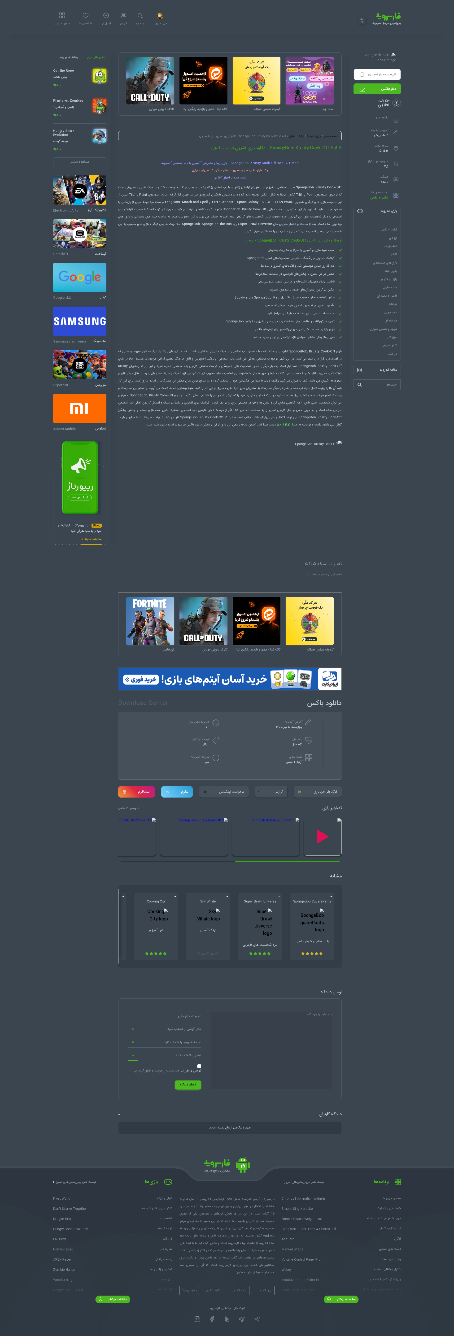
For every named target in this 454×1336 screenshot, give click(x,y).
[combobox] (164, 1029)
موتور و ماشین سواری (383, 328)
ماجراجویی (390, 312)
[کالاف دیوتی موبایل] (150, 81)
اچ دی (393, 237)
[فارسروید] (227, 1166)
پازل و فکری (389, 279)
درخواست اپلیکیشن (231, 791)
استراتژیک (390, 246)
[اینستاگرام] (197, 1319)
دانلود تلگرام (213, 1290)
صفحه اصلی (330, 136)
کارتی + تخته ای (387, 295)
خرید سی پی (160, 24)
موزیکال (392, 337)
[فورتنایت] (150, 621)
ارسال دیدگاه (188, 1084)
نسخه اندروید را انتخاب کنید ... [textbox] (180, 1042)
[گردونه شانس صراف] (257, 81)
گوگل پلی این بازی (325, 791)
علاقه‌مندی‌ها (85, 24)
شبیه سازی (390, 287)
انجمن (123, 24)
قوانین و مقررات (190, 1070)
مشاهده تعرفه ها (91, 540)
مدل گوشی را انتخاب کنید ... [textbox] (182, 1029)
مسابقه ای (390, 320)
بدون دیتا (391, 270)
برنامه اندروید (239, 1290)
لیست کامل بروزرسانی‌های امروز (304, 1182)
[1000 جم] (310, 81)
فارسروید (180, 424)
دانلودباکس (388, 89)
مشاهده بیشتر (345, 1299)
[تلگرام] (257, 1319)
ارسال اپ (106, 24)
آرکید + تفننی (379, 198)
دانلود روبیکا (189, 1290)
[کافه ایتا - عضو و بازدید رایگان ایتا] (203, 81)
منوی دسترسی (62, 24)
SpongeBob (305, 187)
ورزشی (392, 353)
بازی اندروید (314, 136)
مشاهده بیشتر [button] (80, 161)
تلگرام (184, 791)
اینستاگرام (144, 791)
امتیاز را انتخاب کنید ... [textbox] (186, 1055)
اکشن (393, 254)
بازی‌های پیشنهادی (385, 262)
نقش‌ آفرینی (389, 345)
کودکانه (393, 304)
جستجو (140, 24)
